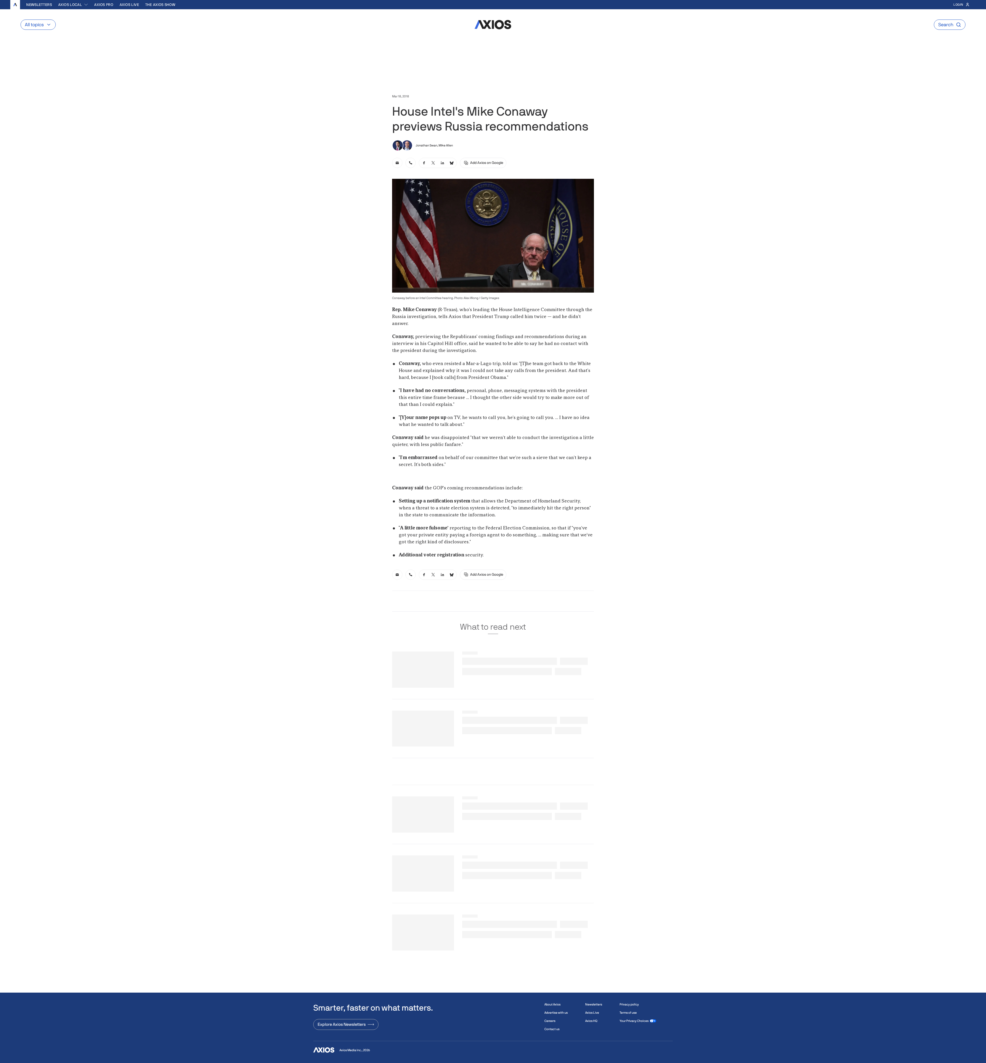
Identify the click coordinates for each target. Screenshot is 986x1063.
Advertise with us (556, 1012)
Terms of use (628, 1012)
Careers (549, 1020)
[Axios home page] (15, 4)
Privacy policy (629, 1004)
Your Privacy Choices (634, 1020)
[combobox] (73, 4)
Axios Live (129, 5)
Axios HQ (591, 1020)
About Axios (552, 1004)
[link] (397, 163)
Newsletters (39, 5)
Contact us (552, 1029)
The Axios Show (160, 5)
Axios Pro (103, 5)
